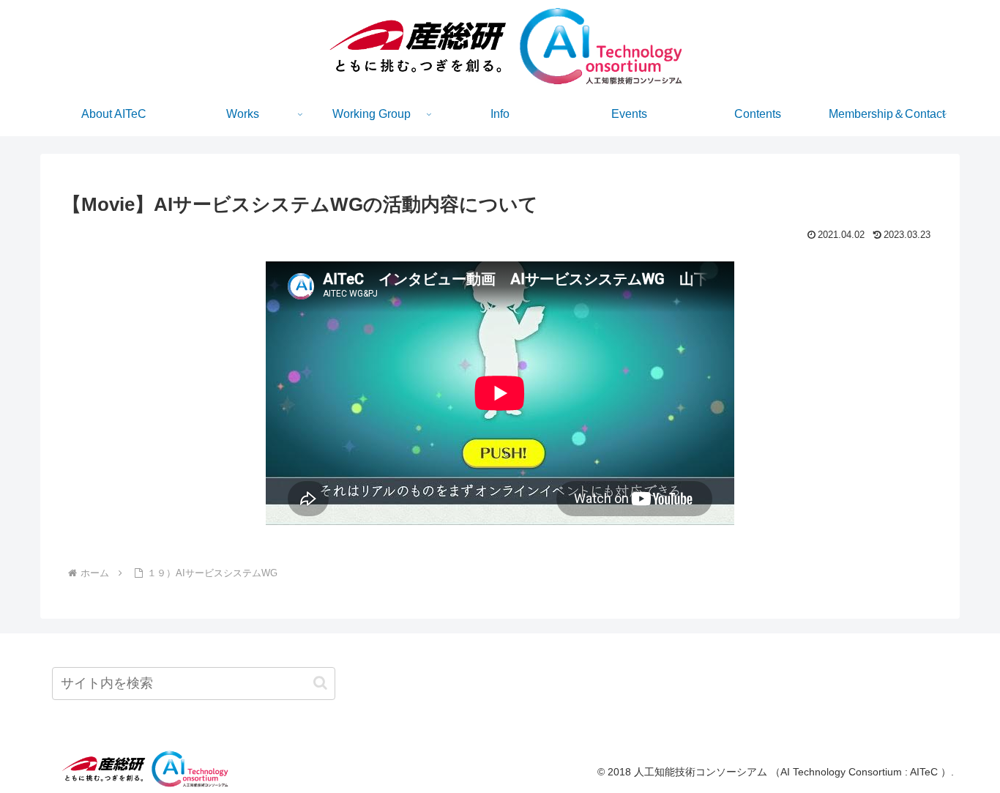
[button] (320, 682)
